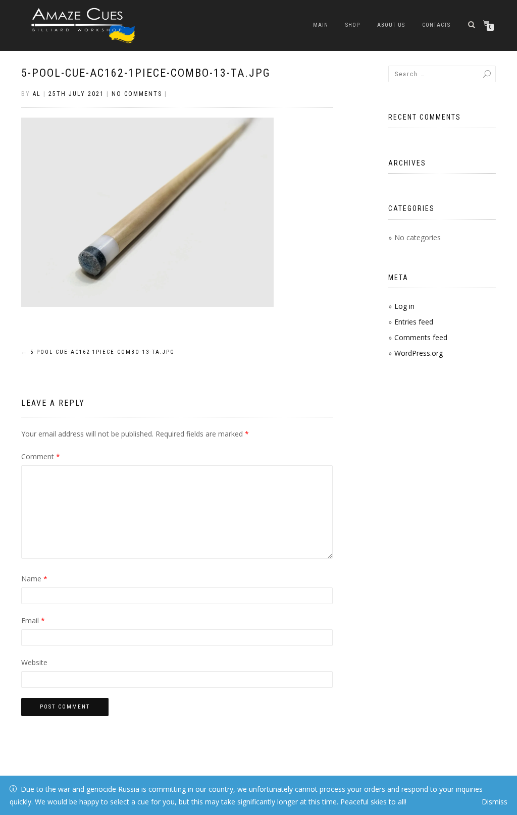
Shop (352, 25)
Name (34, 578)
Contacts (436, 25)
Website (34, 662)
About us (391, 25)
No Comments (137, 93)
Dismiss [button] (494, 801)
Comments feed (420, 337)
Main (320, 25)
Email (33, 620)
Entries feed (413, 322)
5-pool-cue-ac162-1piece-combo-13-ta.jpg (146, 73)
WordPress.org (418, 353)
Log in (404, 306)
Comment (40, 456)
